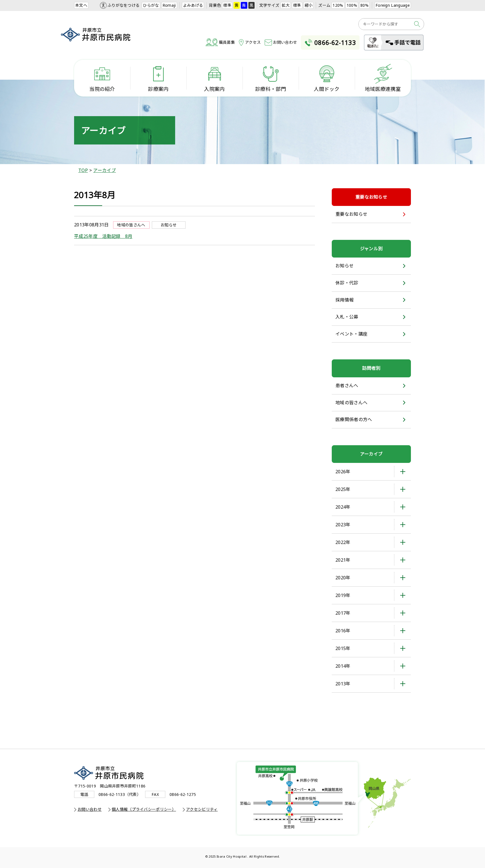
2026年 (343, 472)
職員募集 (227, 42)
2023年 (343, 525)
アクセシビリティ (202, 809)
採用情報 (344, 300)
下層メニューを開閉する (402, 471)
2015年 (343, 648)
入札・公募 (346, 317)
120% (338, 5)
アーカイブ (104, 170)
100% (352, 5)
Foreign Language (393, 5)
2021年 (343, 560)
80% (364, 5)
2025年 (343, 489)
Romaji (169, 5)
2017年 (343, 613)
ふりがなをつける (123, 5)
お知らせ (344, 266)
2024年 (343, 507)
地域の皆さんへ (351, 402)
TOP (83, 170)
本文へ (81, 5)
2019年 (343, 595)
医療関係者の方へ (353, 419)
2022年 (343, 542)
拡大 (286, 5)
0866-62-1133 (335, 42)
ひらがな (151, 5)
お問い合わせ (285, 42)
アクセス (253, 42)
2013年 (343, 684)
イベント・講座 (351, 334)
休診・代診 (346, 283)
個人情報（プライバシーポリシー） (144, 809)
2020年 (343, 578)
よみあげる (193, 5)
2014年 (343, 666)
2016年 (343, 631)
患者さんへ (346, 385)
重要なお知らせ (351, 214)
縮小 (309, 5)
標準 (227, 5)
